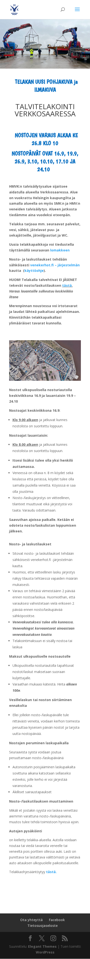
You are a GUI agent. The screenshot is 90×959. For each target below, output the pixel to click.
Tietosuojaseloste (42, 925)
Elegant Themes (42, 946)
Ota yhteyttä (31, 919)
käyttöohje (34, 270)
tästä (67, 285)
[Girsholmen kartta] (45, 379)
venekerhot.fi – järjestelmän (55, 265)
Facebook (57, 919)
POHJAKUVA (59, 81)
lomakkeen (60, 250)
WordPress (45, 952)
